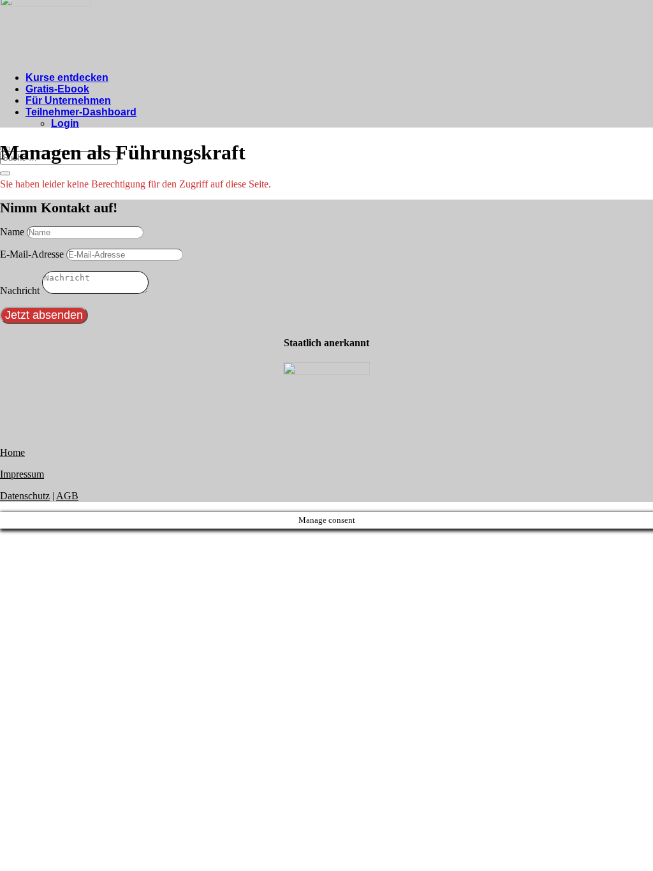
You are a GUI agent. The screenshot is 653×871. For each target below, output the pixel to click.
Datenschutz (25, 495)
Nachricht (20, 290)
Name (12, 231)
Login (65, 123)
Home (12, 452)
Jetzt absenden (44, 315)
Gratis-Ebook (57, 89)
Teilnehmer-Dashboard (81, 111)
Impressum (22, 474)
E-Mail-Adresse (32, 254)
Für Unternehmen (68, 100)
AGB (67, 495)
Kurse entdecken (67, 77)
